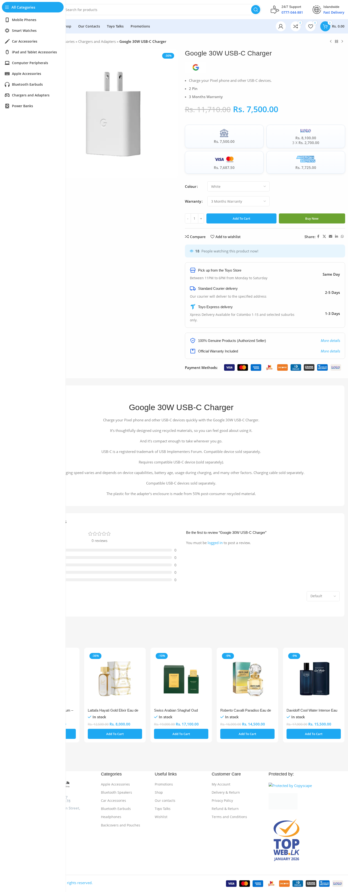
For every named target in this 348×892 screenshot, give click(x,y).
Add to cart (241, 218)
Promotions (164, 784)
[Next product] (342, 42)
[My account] (280, 26)
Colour (190, 186)
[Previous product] (331, 42)
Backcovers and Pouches (120, 825)
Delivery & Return (226, 792)
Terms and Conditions (229, 816)
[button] (115, 734)
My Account (221, 784)
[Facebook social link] (318, 236)
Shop (159, 792)
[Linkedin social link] (336, 236)
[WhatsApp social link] (342, 236)
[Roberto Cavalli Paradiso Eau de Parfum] (247, 678)
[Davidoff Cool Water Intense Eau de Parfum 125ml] (314, 678)
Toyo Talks (163, 808)
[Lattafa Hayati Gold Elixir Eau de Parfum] (115, 678)
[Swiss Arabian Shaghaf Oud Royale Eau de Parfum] (181, 678)
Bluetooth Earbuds (116, 808)
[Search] (255, 9)
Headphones (111, 816)
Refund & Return (225, 808)
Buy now (312, 218)
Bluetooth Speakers (116, 792)
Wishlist (161, 816)
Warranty (193, 201)
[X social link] (324, 236)
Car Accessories (113, 800)
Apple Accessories (115, 784)
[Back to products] (336, 42)
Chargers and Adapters (97, 41)
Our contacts (165, 800)
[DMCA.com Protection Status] (306, 801)
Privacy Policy (222, 800)
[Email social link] (330, 236)
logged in (215, 542)
